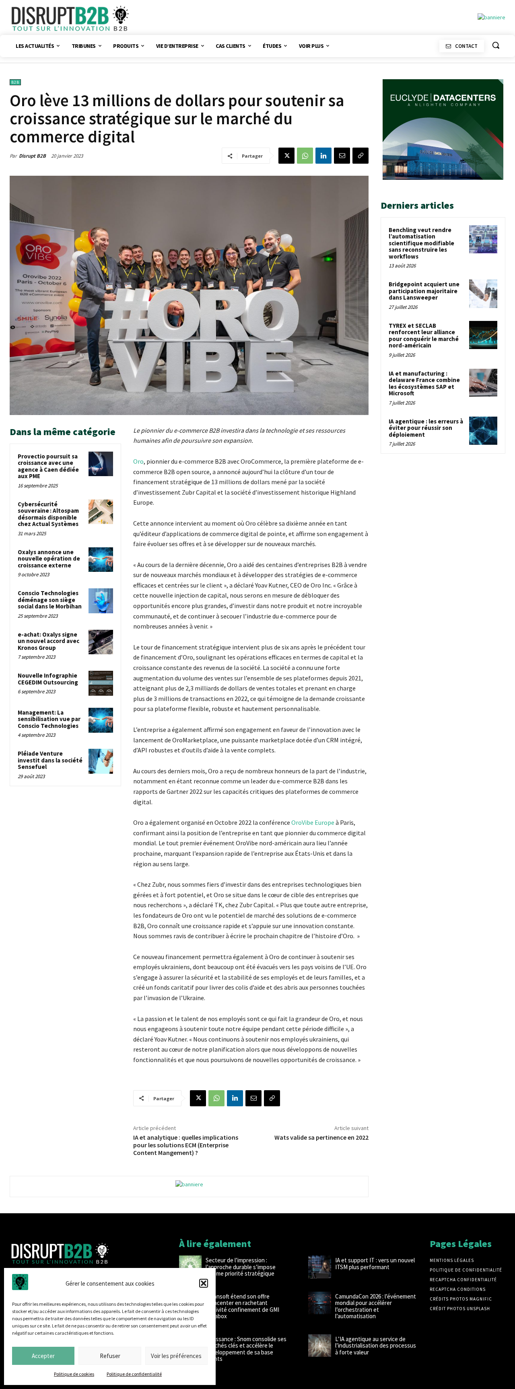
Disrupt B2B (32, 155)
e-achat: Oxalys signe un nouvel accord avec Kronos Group (48, 641)
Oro (138, 461)
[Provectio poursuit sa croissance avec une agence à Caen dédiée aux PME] (101, 464)
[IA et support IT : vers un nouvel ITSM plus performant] (319, 1266)
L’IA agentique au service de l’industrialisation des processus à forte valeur (375, 1345)
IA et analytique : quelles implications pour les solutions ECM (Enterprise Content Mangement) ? (185, 1145)
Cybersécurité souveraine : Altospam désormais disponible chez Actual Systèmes (48, 514)
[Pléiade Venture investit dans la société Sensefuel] (101, 761)
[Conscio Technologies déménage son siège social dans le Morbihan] (101, 600)
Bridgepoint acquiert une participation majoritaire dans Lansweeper (424, 290)
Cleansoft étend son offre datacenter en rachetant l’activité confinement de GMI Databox (242, 1306)
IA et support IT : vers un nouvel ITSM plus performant (375, 1263)
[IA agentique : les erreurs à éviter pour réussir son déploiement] (483, 431)
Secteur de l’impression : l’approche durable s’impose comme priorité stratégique (241, 1266)
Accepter (43, 1356)
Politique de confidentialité (134, 1374)
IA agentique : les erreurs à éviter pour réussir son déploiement (426, 427)
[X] (286, 156)
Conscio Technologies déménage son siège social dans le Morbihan (50, 599)
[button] (204, 1283)
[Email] (342, 156)
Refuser (110, 1356)
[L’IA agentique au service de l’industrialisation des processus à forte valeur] (319, 1345)
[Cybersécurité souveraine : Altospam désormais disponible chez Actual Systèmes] (101, 511)
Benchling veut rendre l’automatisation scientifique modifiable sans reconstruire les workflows (421, 243)
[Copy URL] (360, 156)
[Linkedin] (323, 156)
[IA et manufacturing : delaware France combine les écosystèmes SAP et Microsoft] (483, 383)
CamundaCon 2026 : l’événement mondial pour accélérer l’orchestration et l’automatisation (375, 1306)
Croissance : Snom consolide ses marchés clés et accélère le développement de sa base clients (246, 1349)
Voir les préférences (176, 1356)
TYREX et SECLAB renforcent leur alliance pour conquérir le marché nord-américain (424, 335)
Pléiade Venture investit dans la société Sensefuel (50, 760)
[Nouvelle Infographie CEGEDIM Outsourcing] (101, 683)
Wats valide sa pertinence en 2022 (321, 1137)
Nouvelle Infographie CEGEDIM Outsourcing (48, 679)
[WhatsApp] (305, 156)
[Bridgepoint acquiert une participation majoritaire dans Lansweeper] (483, 293)
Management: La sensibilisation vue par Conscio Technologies (49, 719)
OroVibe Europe (312, 822)
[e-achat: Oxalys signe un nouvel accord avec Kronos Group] (101, 642)
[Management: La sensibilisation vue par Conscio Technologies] (101, 720)
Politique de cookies (74, 1374)
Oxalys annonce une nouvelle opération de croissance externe (49, 558)
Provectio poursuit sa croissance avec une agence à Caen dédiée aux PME (48, 466)
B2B (15, 82)
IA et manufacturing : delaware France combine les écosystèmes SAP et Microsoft (424, 383)
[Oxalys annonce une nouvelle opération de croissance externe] (101, 559)
